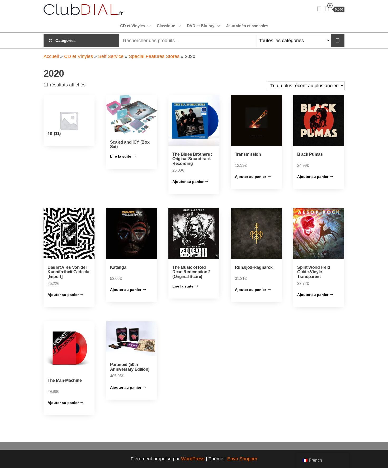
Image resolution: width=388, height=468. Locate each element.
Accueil (51, 56)
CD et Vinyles (132, 25)
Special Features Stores (154, 56)
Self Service (111, 56)
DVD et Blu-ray (200, 25)
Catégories (65, 40)
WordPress (193, 458)
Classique (166, 25)
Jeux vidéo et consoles (247, 25)
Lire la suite (120, 156)
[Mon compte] (319, 9)
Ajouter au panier (188, 181)
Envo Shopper (242, 458)
